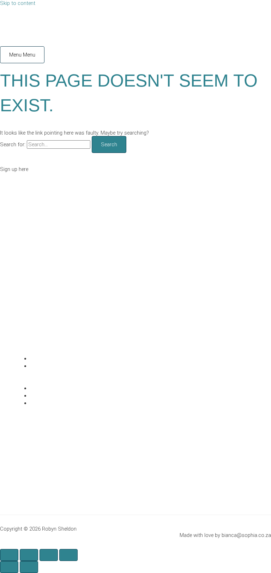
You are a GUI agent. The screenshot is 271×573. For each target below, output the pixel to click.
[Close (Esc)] (68, 555)
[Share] (49, 555)
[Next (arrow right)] (29, 567)
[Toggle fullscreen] (29, 555)
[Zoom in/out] (9, 555)
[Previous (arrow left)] (9, 567)
